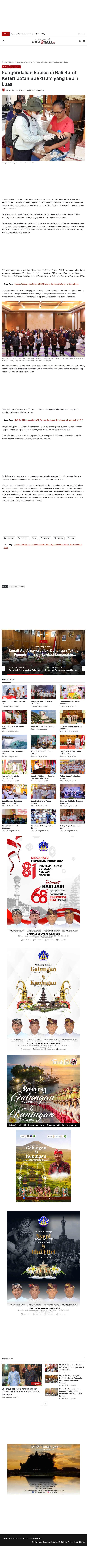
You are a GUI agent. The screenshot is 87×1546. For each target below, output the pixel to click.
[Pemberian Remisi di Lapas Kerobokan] (43, 692)
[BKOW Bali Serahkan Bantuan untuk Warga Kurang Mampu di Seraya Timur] (51, 1368)
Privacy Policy (73, 1542)
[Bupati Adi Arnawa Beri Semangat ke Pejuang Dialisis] (14, 816)
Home (5, 62)
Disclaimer (46, 1542)
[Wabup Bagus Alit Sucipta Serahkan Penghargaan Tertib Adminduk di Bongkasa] (72, 816)
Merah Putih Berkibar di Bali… (43, 726)
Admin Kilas (10, 90)
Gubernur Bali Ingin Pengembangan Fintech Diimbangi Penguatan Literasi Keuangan (20, 1392)
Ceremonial (15, 67)
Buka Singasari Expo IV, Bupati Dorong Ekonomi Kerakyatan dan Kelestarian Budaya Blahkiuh (43, 654)
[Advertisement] (43, 16)
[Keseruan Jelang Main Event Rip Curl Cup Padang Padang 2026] (14, 742)
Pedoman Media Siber (59, 1542)
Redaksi (34, 1542)
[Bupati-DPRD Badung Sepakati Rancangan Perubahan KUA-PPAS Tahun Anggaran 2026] (43, 767)
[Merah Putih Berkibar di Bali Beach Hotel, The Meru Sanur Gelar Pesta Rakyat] (43, 717)
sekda (22, 586)
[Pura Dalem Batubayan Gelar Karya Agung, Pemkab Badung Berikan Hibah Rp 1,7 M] (43, 816)
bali (11, 586)
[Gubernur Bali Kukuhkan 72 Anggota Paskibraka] (72, 717)
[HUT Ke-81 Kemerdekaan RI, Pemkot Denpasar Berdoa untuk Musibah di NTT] (14, 717)
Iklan (40, 1542)
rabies (16, 586)
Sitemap (82, 1542)
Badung (11, 62)
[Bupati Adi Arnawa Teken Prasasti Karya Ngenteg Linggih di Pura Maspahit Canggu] (43, 791)
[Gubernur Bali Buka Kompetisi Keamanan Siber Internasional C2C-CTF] (72, 791)
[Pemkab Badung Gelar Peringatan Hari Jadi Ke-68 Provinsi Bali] (14, 767)
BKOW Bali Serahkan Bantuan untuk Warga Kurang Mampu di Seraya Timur (37, 34)
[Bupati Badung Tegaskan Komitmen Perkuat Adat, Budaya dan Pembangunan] (14, 791)
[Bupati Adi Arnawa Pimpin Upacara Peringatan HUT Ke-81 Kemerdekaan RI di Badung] (72, 692)
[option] (43, 652)
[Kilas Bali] (43, 41)
